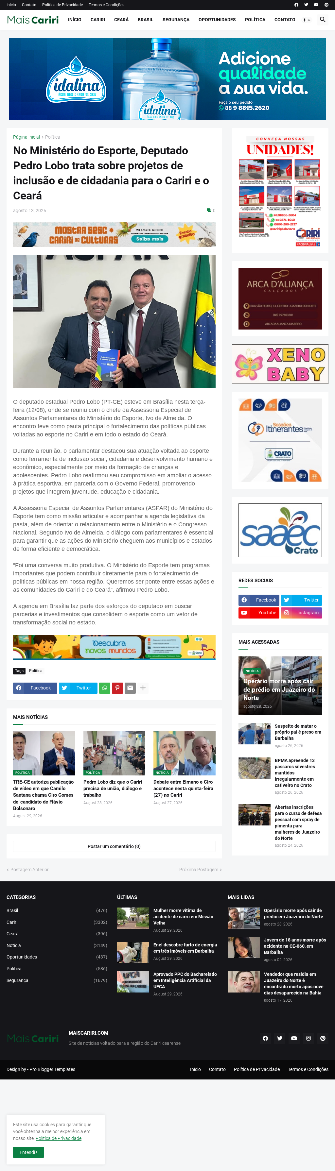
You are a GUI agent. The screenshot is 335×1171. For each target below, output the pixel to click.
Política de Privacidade (62, 5)
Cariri (98, 19)
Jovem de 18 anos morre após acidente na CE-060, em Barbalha (295, 946)
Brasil (145, 19)
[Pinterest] (117, 688)
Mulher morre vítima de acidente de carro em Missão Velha (183, 916)
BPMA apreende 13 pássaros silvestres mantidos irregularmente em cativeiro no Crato (295, 773)
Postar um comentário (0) (114, 846)
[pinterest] (326, 5)
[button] (306, 20)
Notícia (57, 945)
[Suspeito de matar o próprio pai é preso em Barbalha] (254, 733)
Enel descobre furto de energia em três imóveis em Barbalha (185, 948)
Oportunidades (217, 19)
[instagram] (308, 1038)
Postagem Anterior (29, 869)
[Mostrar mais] (143, 688)
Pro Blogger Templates (52, 1069)
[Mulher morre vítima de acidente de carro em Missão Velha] (133, 918)
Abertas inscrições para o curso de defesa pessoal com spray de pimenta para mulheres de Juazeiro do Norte (298, 823)
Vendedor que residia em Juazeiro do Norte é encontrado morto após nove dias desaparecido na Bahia (294, 983)
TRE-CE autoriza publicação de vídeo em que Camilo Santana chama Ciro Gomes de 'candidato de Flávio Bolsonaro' (43, 795)
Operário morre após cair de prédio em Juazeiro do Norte (293, 913)
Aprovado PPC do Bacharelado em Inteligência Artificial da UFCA (185, 980)
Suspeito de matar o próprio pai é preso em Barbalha (298, 732)
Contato (29, 5)
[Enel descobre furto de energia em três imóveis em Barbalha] (133, 952)
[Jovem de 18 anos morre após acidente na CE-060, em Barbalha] (244, 947)
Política (255, 19)
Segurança (176, 19)
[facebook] (296, 5)
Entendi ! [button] (28, 1152)
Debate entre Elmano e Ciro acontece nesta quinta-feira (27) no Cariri (183, 788)
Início (11, 5)
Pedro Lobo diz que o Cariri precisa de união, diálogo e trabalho (112, 788)
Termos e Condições (106, 5)
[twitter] (306, 5)
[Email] (130, 688)
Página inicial (26, 137)
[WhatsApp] (104, 688)
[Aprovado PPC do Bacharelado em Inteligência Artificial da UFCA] (133, 982)
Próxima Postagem (198, 869)
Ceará (121, 19)
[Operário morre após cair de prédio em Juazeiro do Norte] (244, 918)
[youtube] (316, 5)
